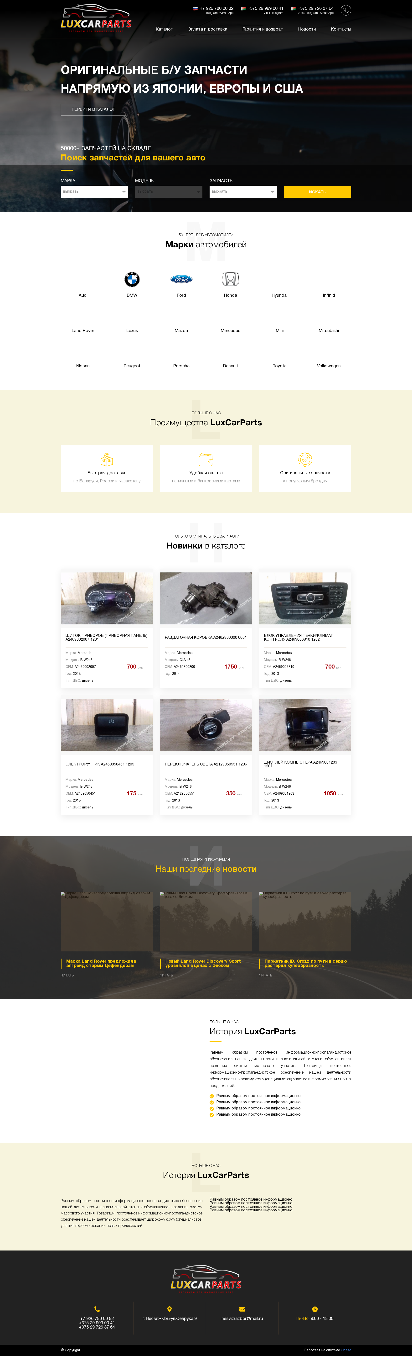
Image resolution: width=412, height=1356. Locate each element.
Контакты (341, 29)
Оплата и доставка (207, 29)
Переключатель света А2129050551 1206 (206, 764)
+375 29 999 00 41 (97, 1323)
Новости (307, 29)
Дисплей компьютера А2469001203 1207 (300, 764)
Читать (67, 975)
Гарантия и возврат (262, 29)
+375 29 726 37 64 (97, 1327)
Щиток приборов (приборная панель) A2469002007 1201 (106, 637)
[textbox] (94, 192)
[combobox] (94, 192)
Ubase (346, 1350)
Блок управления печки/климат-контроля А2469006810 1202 (299, 637)
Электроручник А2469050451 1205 (100, 764)
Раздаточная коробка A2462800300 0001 (206, 637)
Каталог (164, 29)
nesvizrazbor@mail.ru (242, 1319)
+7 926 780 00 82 (97, 1319)
